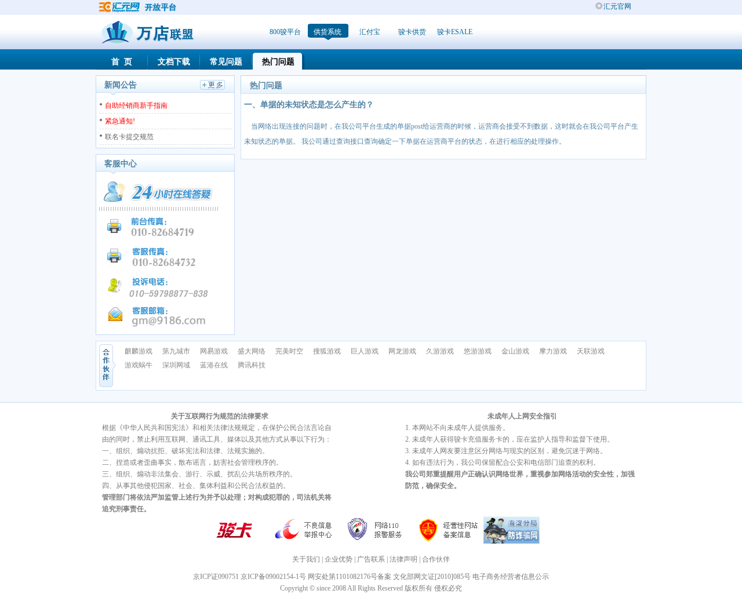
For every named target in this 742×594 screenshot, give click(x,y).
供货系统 (327, 32)
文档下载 (174, 61)
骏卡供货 (412, 32)
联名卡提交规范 (129, 137)
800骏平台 (285, 32)
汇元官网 (617, 6)
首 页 (121, 61)
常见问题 (226, 61)
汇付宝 (369, 32)
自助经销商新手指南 (136, 105)
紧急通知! (120, 121)
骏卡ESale (454, 32)
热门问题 (278, 61)
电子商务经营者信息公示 (510, 577)
